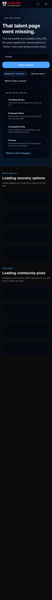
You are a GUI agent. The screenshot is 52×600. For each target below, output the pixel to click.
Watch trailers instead (15, 81)
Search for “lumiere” (15, 74)
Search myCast (26, 65)
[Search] (38, 4)
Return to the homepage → (19, 153)
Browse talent (38, 74)
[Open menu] (46, 4)
